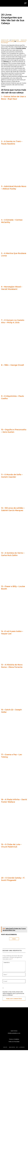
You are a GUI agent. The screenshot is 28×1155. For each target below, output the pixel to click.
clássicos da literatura (21, 41)
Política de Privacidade (14, 1041)
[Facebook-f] (10, 1020)
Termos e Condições (14, 1039)
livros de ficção (4, 42)
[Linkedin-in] (22, 1020)
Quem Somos (14, 1030)
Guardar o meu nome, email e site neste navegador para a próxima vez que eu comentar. (13, 993)
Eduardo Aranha (15, 40)
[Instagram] (14, 1020)
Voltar (14, 939)
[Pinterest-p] (18, 1020)
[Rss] (6, 1020)
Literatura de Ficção (10, 41)
